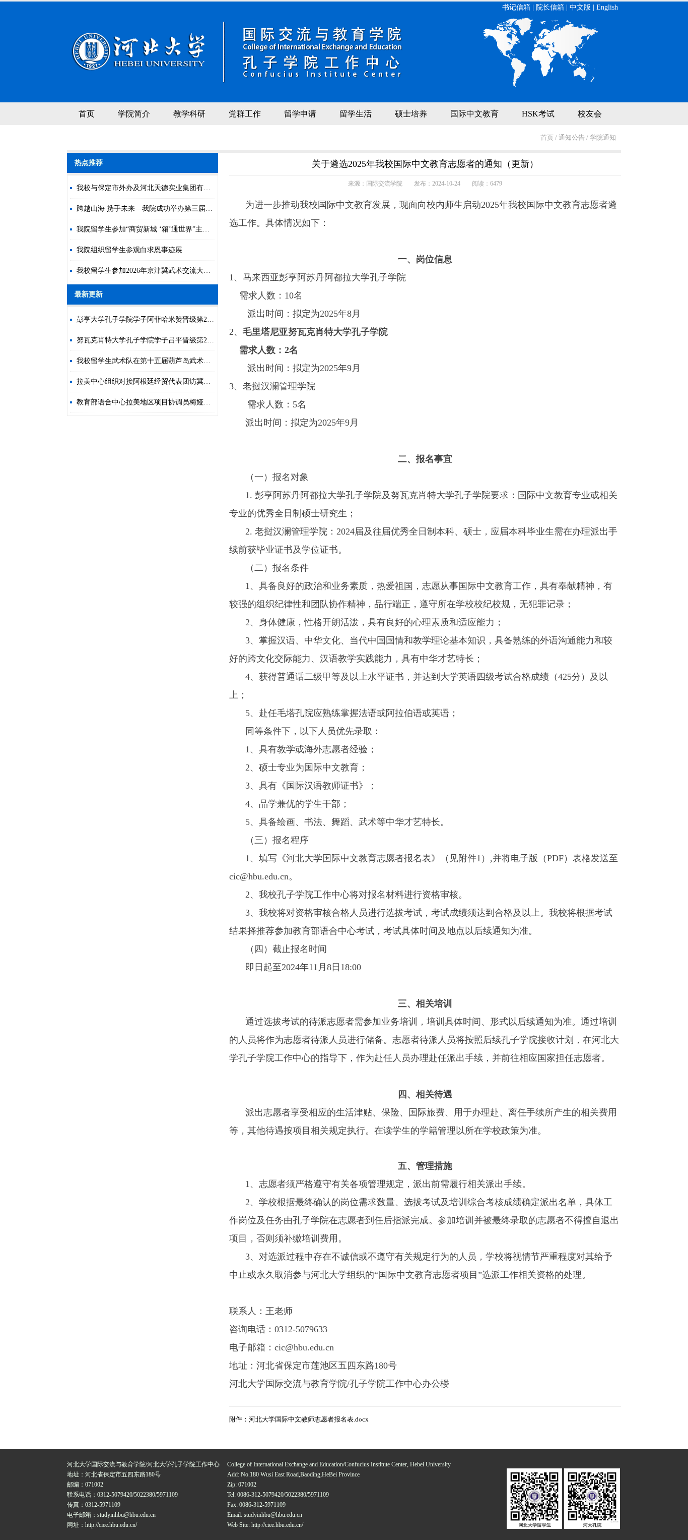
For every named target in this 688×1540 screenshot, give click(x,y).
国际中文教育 (474, 113)
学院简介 (134, 113)
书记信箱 (516, 7)
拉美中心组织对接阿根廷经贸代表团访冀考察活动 (154, 381)
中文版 (580, 7)
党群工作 (245, 113)
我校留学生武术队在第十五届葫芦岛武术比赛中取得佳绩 (165, 361)
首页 (87, 113)
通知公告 (572, 137)
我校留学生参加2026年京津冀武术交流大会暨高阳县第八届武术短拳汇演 (189, 270)
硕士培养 (411, 113)
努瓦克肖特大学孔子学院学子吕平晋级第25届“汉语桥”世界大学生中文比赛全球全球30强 (214, 340)
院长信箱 (550, 7)
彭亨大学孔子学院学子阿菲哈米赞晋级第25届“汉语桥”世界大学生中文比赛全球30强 (206, 319)
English (607, 7)
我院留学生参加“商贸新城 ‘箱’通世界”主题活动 (150, 229)
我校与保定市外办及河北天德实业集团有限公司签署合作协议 (172, 188)
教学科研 (189, 113)
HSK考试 (538, 113)
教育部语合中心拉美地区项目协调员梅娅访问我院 (154, 402)
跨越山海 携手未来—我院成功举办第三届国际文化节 (159, 208)
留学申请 (300, 113)
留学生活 (355, 113)
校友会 (590, 113)
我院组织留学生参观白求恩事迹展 (129, 250)
